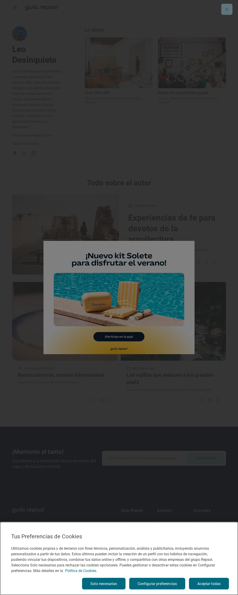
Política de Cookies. (81, 571)
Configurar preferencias (157, 584)
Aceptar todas (209, 584)
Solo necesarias (103, 584)
